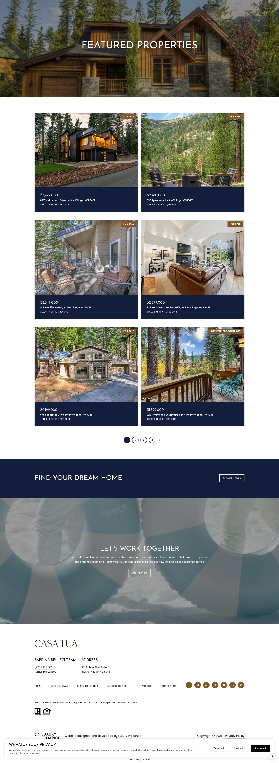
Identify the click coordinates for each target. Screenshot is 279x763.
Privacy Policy (234, 736)
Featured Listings (87, 686)
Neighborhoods (117, 686)
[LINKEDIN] (206, 685)
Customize (239, 748)
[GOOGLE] (232, 685)
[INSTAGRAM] (197, 685)
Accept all (260, 748)
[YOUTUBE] (224, 685)
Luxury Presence (129, 736)
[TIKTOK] (215, 685)
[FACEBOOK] (189, 685)
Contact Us (168, 686)
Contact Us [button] (139, 573)
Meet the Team (59, 686)
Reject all (219, 748)
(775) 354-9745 (45, 667)
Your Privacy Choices (139, 759)
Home (38, 686)
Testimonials (144, 686)
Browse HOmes (232, 478)
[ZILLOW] (241, 685)
